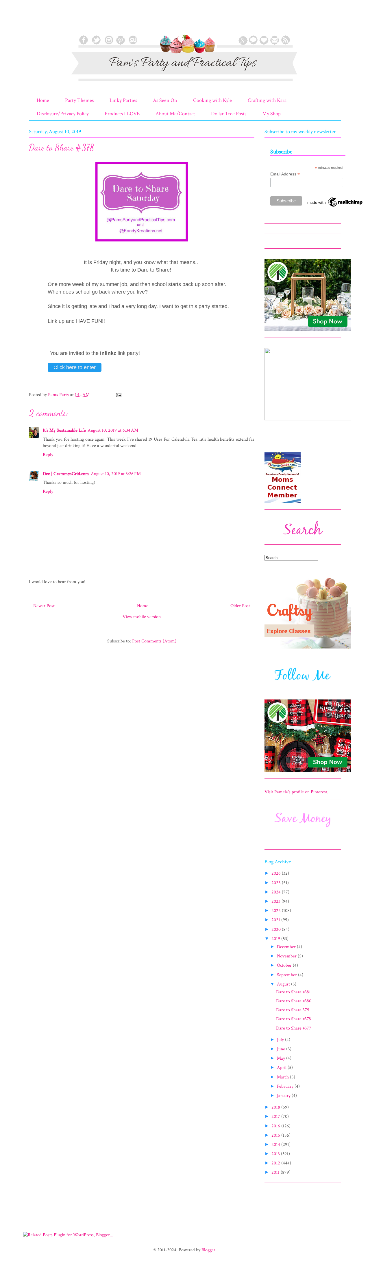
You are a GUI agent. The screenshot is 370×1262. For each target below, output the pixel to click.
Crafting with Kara (267, 100)
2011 (276, 1172)
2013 (276, 1154)
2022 (276, 911)
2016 (276, 1126)
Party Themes (79, 100)
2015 (276, 1135)
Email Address (285, 174)
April (282, 1068)
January (284, 1096)
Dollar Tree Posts (228, 113)
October (285, 965)
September (287, 975)
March (283, 1077)
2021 (276, 920)
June (281, 1049)
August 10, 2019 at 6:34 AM (113, 430)
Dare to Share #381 (293, 992)
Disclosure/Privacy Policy (63, 113)
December (287, 947)
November (287, 956)
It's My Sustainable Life (64, 430)
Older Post (240, 606)
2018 (276, 1107)
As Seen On (165, 100)
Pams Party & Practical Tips (41, 24)
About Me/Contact (175, 113)
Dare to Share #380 (293, 1001)
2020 (276, 929)
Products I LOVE (122, 113)
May (281, 1058)
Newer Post (44, 606)
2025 (276, 883)
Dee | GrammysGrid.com (66, 474)
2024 (276, 892)
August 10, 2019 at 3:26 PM (116, 474)
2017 (276, 1116)
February (286, 1086)
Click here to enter (74, 367)
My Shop (271, 113)
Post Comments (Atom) (154, 641)
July (281, 1040)
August (284, 984)
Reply (48, 455)
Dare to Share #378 (293, 1019)
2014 (276, 1145)
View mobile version (142, 617)
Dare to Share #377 (293, 1028)
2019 (276, 939)
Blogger (208, 1250)
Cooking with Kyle (212, 100)
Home (43, 100)
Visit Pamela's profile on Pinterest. (296, 792)
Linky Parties (123, 100)
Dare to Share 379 (292, 1010)
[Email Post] (118, 395)
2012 (276, 1163)
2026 (276, 873)
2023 (276, 901)
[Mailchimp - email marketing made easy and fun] (335, 206)
